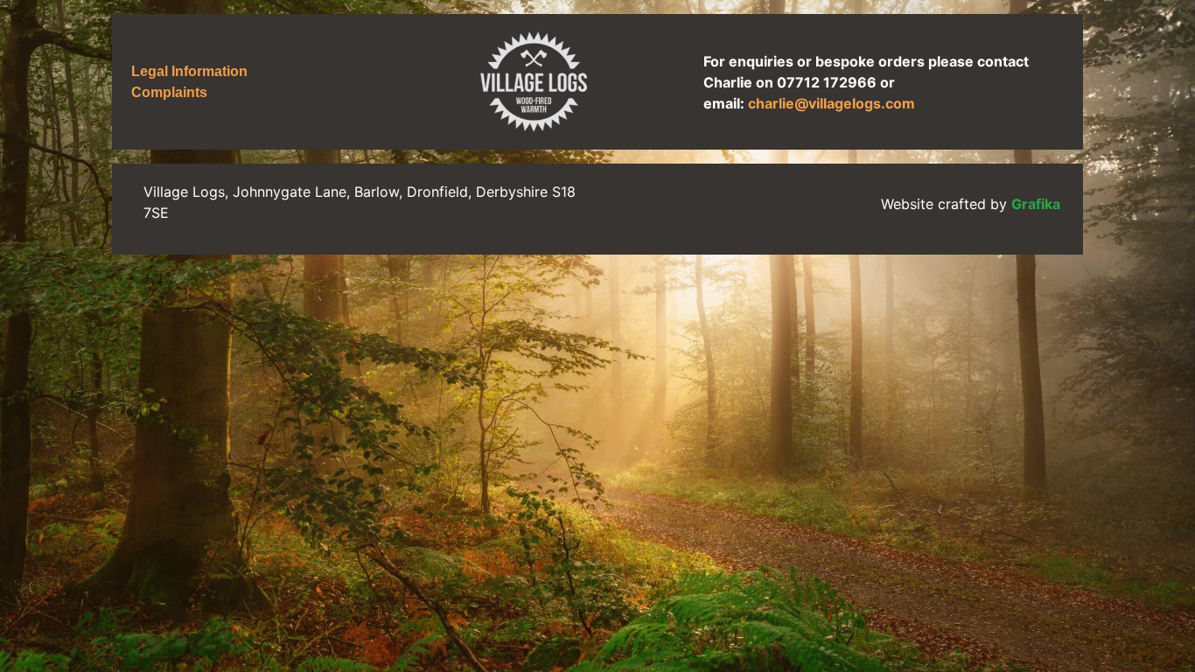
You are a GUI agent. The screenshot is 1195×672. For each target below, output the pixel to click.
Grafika (1035, 204)
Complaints (169, 92)
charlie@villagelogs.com (831, 103)
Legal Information (189, 71)
